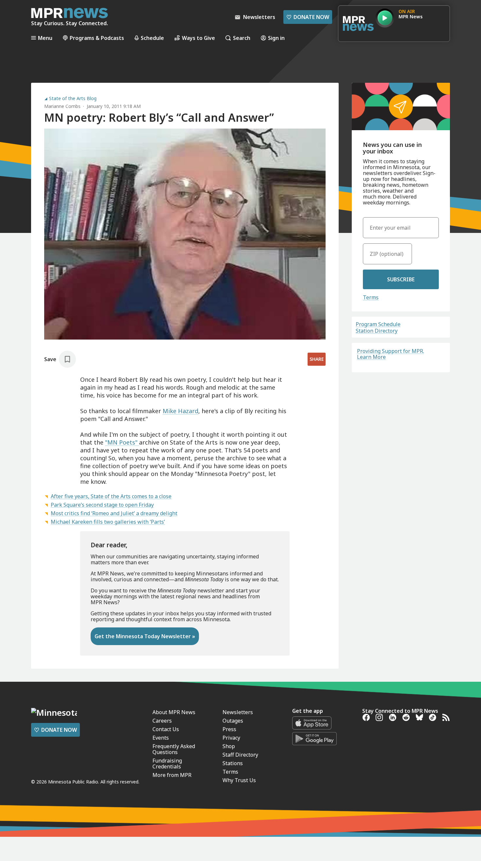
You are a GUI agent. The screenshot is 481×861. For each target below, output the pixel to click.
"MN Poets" (122, 442)
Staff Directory (240, 754)
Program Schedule (378, 324)
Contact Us (165, 729)
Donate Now (307, 17)
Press (229, 729)
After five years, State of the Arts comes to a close (111, 496)
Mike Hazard (180, 411)
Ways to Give (198, 38)
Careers (162, 720)
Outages (233, 720)
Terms (371, 297)
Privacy (231, 737)
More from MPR (171, 775)
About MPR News (173, 712)
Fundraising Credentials (167, 763)
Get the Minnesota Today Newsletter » (145, 636)
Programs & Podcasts (97, 38)
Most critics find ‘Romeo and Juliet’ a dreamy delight (114, 513)
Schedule (152, 38)
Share (317, 359)
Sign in (276, 38)
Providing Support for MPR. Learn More (390, 353)
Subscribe (401, 279)
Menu (45, 38)
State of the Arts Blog (73, 98)
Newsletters (238, 712)
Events (160, 737)
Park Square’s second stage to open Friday (102, 504)
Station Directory (377, 331)
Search (241, 38)
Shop (229, 746)
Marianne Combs (62, 106)
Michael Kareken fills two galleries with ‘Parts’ (108, 521)
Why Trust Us (239, 780)
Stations (233, 763)
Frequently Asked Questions (173, 749)
